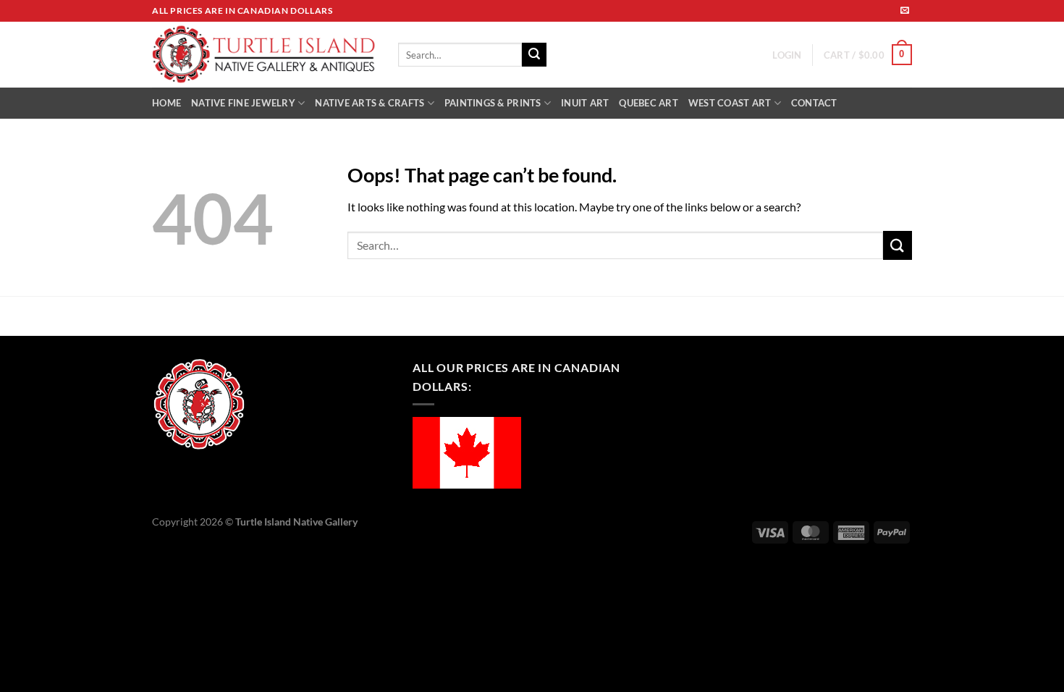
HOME (166, 103)
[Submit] (534, 55)
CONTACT (814, 103)
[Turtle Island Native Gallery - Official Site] (264, 55)
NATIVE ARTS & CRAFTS (369, 103)
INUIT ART (585, 103)
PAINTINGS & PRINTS (492, 103)
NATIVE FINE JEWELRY (243, 103)
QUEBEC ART (648, 103)
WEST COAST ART (730, 103)
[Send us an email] (904, 11)
